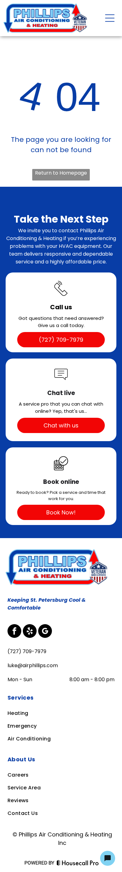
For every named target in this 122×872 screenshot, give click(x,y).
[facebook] (14, 631)
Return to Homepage (61, 172)
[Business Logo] (58, 550)
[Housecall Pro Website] (78, 864)
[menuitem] (61, 697)
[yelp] (30, 631)
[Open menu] (109, 18)
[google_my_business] (45, 631)
